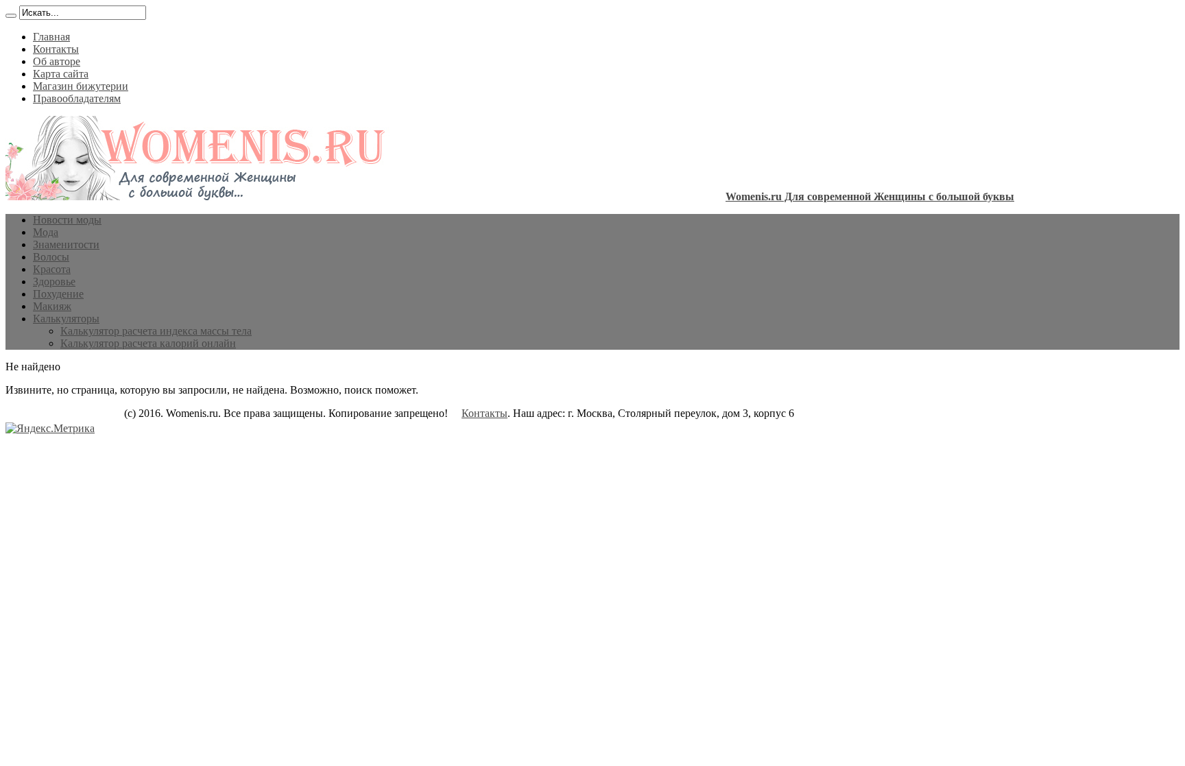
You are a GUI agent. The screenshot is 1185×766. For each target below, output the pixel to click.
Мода (45, 232)
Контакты (56, 49)
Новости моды (67, 220)
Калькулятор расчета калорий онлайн (148, 343)
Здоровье (54, 281)
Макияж (52, 306)
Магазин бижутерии (80, 86)
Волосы (51, 257)
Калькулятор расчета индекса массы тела (156, 331)
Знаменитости (66, 244)
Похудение (58, 294)
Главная (51, 37)
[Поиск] (10, 16)
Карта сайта (60, 74)
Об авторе (56, 61)
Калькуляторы (66, 318)
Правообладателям (77, 98)
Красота (52, 269)
